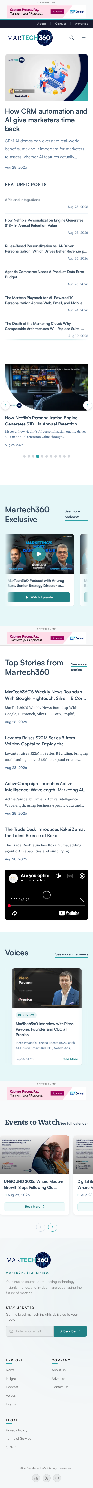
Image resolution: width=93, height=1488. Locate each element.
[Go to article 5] (42, 456)
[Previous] (40, 1227)
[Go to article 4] (37, 456)
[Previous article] (5, 405)
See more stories (79, 667)
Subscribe (68, 1331)
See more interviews (71, 954)
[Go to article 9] (60, 456)
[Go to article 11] (69, 456)
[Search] (71, 37)
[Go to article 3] (33, 456)
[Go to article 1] (24, 456)
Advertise (81, 23)
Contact (60, 23)
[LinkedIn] (36, 1478)
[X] (47, 1478)
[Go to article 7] (51, 456)
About (41, 23)
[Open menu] (83, 37)
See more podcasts (72, 514)
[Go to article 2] (29, 456)
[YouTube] (57, 1478)
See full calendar (74, 1123)
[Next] (52, 1227)
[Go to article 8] (55, 456)
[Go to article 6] (46, 456)
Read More (32, 1206)
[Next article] (87, 405)
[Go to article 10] (64, 456)
